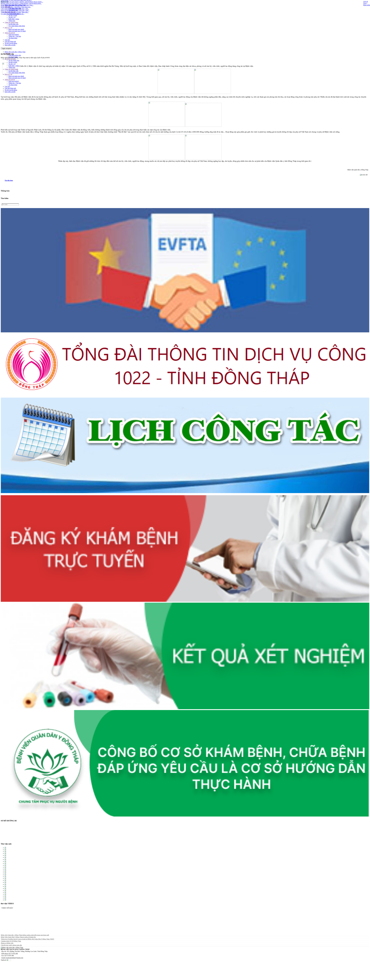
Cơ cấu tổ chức (13, 10)
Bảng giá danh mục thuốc (16, 29)
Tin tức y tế (11, 17)
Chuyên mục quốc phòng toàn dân (11, 945)
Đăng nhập (366, 5)
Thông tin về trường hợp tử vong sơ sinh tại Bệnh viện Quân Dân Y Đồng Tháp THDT (27, 939)
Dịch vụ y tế (8, 27)
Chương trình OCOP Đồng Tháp (11, 941)
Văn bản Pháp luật (10, 41)
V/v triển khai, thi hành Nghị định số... (12, 1)
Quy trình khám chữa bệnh (16, 26)
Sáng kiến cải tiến (10, 45)
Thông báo (11, 21)
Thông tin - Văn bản (14, 36)
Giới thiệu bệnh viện (14, 8)
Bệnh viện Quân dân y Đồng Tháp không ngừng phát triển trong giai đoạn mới (25, 935)
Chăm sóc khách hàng (11, 22)
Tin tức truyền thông (11, 43)
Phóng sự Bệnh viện (7, 943)
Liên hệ (365, 1)
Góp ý (365, 3)
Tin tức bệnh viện (13, 14)
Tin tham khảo (12, 38)
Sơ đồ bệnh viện (13, 24)
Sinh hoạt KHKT (13, 34)
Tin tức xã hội (12, 15)
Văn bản (7, 40)
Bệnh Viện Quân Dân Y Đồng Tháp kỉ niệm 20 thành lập (18, 937)
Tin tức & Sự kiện (10, 12)
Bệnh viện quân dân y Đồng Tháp (15, 5)
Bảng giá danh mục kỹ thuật (17, 31)
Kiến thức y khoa (13, 19)
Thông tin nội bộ (10, 33)
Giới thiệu (8, 7)
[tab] (187, 180)
